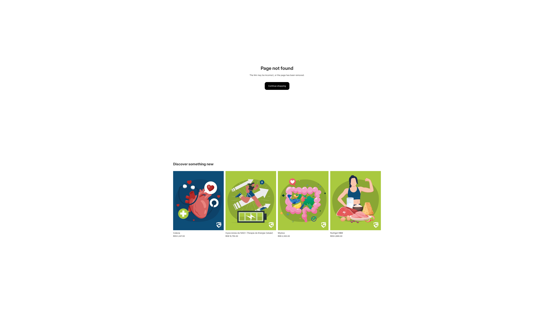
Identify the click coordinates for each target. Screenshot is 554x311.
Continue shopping (277, 86)
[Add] (219, 225)
